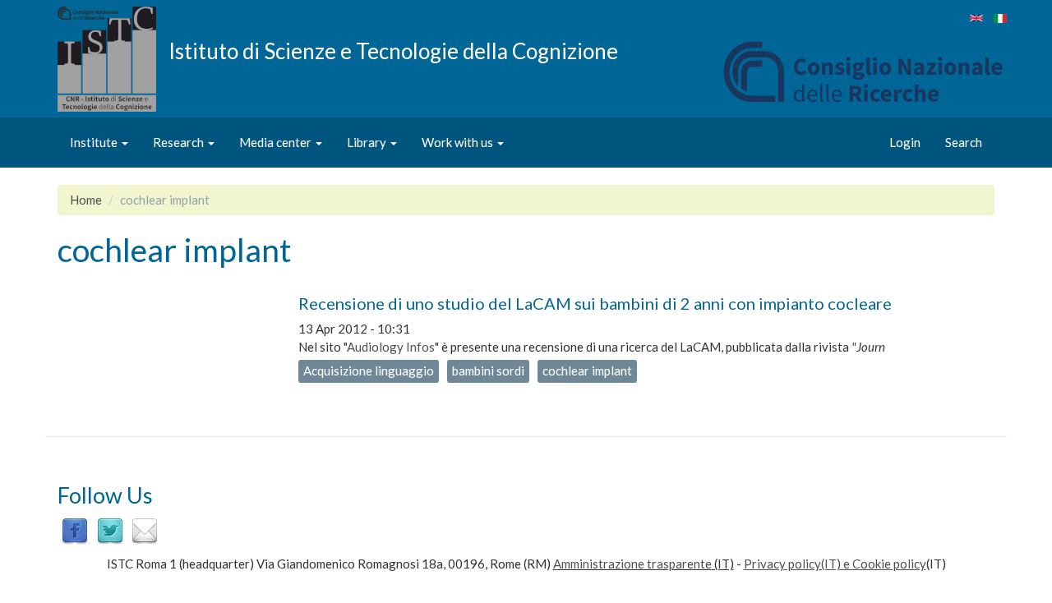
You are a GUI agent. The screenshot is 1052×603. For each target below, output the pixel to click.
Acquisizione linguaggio (368, 370)
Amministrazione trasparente (632, 563)
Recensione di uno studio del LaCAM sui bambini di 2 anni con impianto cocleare (595, 303)
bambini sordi (488, 370)
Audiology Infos (391, 346)
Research (179, 142)
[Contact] (145, 529)
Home (86, 199)
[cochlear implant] (976, 18)
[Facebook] (75, 529)
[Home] (113, 59)
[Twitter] (110, 529)
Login (904, 142)
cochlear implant (587, 370)
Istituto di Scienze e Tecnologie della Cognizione (393, 50)
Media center (276, 142)
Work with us (459, 142)
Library (368, 142)
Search (963, 142)
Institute (95, 142)
